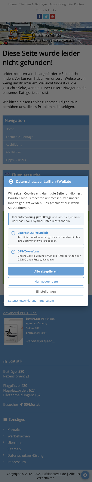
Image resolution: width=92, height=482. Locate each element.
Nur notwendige (46, 281)
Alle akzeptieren (46, 271)
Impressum (46, 300)
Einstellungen (46, 291)
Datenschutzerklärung (22, 300)
